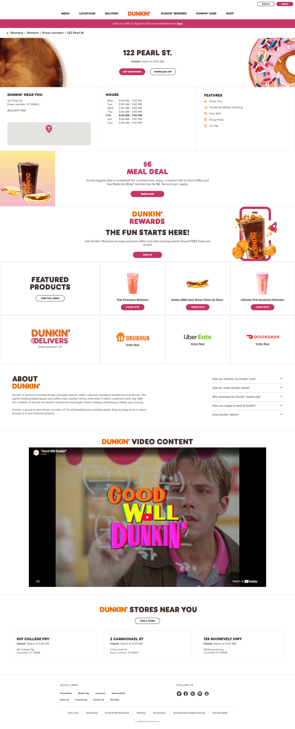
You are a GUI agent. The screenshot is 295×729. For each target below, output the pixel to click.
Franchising (81, 700)
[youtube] (206, 694)
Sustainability (118, 693)
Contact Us (98, 700)
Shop (230, 13)
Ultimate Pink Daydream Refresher (262, 299)
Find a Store (147, 620)
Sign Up (266, 4)
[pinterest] (192, 693)
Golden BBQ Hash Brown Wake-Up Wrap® (197, 299)
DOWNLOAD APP (163, 71)
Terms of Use (73, 713)
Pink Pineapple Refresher (133, 299)
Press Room (66, 693)
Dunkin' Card (206, 13)
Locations (87, 13)
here (179, 23)
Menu (65, 13)
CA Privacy (141, 713)
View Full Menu (50, 298)
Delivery (111, 13)
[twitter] (179, 694)
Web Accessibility (220, 713)
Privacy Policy (92, 713)
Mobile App (83, 693)
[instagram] (199, 693)
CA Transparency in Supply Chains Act (189, 713)
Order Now (147, 194)
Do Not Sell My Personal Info (117, 713)
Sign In (284, 4)
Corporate (101, 693)
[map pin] (49, 129)
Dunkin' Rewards (174, 13)
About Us (64, 700)
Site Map (114, 700)
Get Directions (132, 71)
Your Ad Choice (159, 713)
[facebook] (185, 693)
